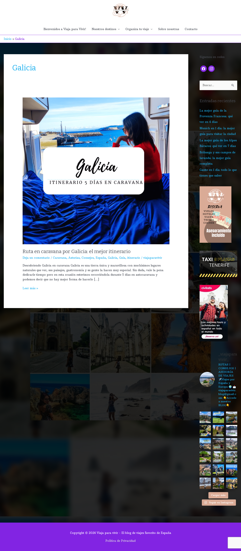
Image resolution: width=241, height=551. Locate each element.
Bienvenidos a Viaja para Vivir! (64, 29)
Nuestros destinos (104, 29)
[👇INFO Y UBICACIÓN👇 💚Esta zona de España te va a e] (218, 443)
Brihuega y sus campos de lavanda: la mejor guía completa (217, 158)
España (101, 258)
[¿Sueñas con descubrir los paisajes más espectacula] (218, 417)
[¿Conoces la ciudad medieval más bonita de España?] (231, 483)
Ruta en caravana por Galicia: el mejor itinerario (76, 251)
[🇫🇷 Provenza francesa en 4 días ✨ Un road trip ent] (205, 417)
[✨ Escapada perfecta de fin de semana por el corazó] (218, 430)
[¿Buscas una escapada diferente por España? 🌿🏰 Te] (231, 417)
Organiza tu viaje (137, 29)
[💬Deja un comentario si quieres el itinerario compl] (205, 430)
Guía (122, 258)
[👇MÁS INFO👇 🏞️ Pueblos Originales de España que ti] (205, 457)
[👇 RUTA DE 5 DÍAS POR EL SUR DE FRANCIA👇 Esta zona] (231, 443)
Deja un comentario (36, 258)
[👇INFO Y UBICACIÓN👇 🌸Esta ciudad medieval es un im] (231, 470)
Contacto (191, 29)
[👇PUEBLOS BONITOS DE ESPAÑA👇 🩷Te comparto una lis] (205, 470)
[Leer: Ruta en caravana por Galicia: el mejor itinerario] (96, 170)
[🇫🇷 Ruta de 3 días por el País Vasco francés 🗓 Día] (218, 457)
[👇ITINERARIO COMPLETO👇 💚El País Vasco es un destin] (218, 470)
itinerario (133, 258)
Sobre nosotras (168, 29)
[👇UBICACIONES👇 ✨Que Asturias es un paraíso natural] (231, 457)
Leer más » (30, 288)
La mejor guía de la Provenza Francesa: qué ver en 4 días (216, 116)
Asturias (74, 258)
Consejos (88, 258)
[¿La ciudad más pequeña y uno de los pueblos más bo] (218, 483)
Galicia (112, 258)
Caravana (59, 258)
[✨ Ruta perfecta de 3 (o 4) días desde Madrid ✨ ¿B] (205, 443)
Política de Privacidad (120, 541)
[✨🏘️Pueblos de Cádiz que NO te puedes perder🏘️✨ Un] (231, 430)
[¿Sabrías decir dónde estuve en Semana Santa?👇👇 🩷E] (205, 483)
